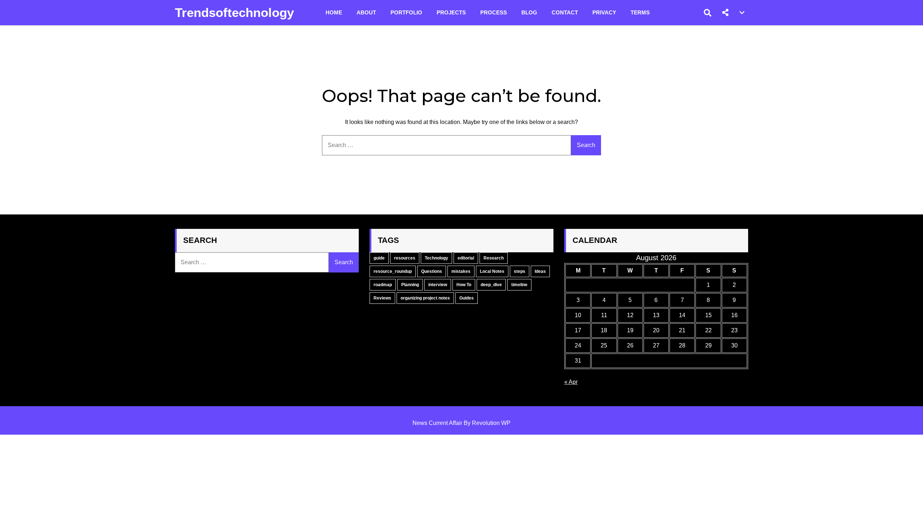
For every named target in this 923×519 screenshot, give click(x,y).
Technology (436, 258)
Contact (565, 12)
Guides (466, 298)
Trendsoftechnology (234, 12)
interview (437, 284)
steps (519, 271)
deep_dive (491, 284)
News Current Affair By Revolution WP (461, 423)
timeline (519, 284)
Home (334, 12)
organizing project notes (425, 298)
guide (379, 258)
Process (493, 12)
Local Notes (492, 271)
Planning (410, 284)
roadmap (383, 284)
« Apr (571, 382)
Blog (529, 12)
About (366, 12)
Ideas (540, 271)
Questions (431, 271)
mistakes (461, 271)
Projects (451, 12)
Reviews (382, 298)
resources (404, 258)
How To (463, 284)
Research (493, 258)
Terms (640, 12)
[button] (725, 12)
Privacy (604, 12)
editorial (466, 258)
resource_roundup (393, 271)
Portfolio (406, 12)
